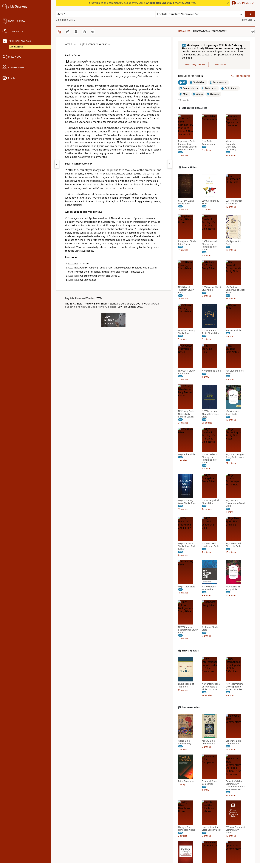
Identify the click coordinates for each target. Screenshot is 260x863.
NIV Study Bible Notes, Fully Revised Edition (186, 414)
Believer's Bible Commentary (233, 742)
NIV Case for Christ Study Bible (211, 288)
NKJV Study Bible (186, 586)
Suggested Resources (194, 108)
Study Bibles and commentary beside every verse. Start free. (142, 3)
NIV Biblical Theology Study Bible (186, 290)
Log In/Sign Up (246, 3)
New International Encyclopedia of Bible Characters (211, 687)
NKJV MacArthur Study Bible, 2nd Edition (186, 546)
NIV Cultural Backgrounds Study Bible (235, 290)
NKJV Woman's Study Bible (233, 588)
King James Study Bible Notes (187, 242)
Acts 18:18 (74, 275)
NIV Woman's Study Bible (232, 412)
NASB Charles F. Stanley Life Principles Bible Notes (210, 245)
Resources (184, 31)
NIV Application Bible (233, 242)
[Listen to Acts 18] (92, 31)
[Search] (250, 14)
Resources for (190, 75)
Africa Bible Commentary (184, 742)
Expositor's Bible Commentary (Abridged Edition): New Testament (187, 145)
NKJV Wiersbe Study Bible (209, 588)
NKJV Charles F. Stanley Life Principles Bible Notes (210, 458)
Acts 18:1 (73, 263)
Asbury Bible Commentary (208, 742)
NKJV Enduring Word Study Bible (187, 501)
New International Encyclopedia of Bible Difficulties (235, 687)
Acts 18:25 (74, 279)
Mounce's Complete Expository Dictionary (231, 145)
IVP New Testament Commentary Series (235, 830)
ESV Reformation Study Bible (234, 202)
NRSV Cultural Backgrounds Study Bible (188, 630)
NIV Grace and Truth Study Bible (210, 331)
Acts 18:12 (74, 267)
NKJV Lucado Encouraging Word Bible (235, 503)
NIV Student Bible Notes (235, 372)
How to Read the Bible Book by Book (211, 828)
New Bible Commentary (208, 142)
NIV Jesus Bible (233, 330)
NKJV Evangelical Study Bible (210, 501)
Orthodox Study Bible (210, 628)
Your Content (218, 31)
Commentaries (191, 707)
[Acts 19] (169, 164)
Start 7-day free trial (195, 64)
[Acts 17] (56, 164)
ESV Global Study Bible (210, 202)
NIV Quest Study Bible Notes (186, 372)
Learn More (220, 64)
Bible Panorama (186, 781)
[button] (242, 3)
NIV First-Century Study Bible (186, 331)
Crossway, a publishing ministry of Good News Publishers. (112, 305)
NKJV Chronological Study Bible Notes (235, 455)
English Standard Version (80, 298)
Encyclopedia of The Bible (186, 685)
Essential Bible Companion (209, 782)
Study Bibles (189, 167)
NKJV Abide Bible (186, 454)
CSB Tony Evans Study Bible (186, 202)
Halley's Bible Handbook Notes (186, 828)
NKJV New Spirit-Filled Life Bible (234, 545)
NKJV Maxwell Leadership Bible (210, 545)
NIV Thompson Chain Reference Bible (210, 414)
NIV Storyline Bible (211, 370)
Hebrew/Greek (201, 31)
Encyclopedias (190, 650)
